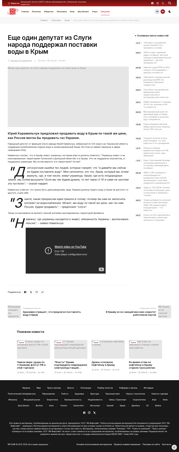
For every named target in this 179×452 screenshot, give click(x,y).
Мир (39, 388)
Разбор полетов (105, 388)
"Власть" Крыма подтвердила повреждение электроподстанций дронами (70, 366)
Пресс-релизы (54, 388)
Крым (67, 20)
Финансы (12, 400)
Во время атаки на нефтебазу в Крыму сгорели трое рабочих (142, 365)
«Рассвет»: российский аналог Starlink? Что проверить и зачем (154, 45)
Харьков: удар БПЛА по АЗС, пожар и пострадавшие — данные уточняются (156, 70)
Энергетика (52, 400)
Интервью (148, 388)
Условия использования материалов (94, 444)
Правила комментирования (127, 444)
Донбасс (136, 405)
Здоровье (79, 394)
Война (158, 405)
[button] (169, 3)
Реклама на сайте (151, 444)
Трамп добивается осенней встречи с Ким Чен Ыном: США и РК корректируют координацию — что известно (156, 205)
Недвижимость (95, 400)
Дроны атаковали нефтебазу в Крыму (103, 363)
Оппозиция (85, 388)
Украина (26, 388)
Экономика (62, 11)
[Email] (36, 292)
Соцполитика (139, 400)
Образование (48, 394)
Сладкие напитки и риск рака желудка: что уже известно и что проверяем (156, 140)
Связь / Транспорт (117, 400)
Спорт (95, 11)
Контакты (166, 444)
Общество (49, 11)
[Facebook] (25, 292)
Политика (36, 11)
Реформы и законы (128, 388)
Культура (94, 394)
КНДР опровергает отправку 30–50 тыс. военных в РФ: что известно (157, 104)
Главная (25, 11)
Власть (70, 388)
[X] (31, 292)
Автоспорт (95, 405)
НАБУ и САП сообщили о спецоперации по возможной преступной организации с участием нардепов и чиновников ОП (156, 177)
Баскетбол (79, 405)
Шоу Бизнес (83, 11)
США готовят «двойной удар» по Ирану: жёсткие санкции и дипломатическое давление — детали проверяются (157, 57)
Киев (72, 11)
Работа (64, 394)
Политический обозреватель (22, 394)
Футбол (39, 405)
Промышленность (73, 400)
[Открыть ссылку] (42, 292)
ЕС (147, 405)
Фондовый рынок (32, 400)
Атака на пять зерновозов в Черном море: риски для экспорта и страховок (156, 217)
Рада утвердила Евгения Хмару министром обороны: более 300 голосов (156, 126)
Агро (154, 400)
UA (157, 11)
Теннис (63, 405)
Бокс (51, 405)
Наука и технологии (135, 394)
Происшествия (112, 394)
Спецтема (105, 11)
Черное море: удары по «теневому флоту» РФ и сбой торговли (31, 365)
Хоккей (110, 405)
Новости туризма (159, 394)
